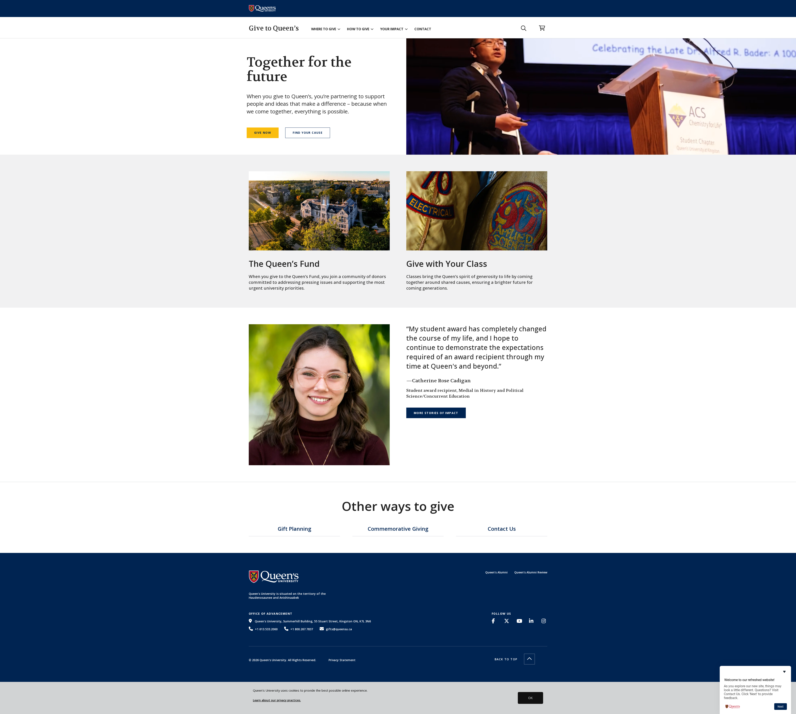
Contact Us (502, 529)
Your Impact (391, 29)
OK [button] (530, 698)
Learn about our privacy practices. (277, 700)
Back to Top (506, 659)
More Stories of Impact (436, 413)
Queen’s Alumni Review (530, 572)
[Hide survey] (784, 671)
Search (524, 28)
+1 (266, 629)
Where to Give (323, 29)
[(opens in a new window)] (495, 620)
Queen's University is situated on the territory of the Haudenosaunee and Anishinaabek (287, 596)
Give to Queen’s (274, 28)
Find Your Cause (308, 133)
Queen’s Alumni (496, 572)
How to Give (358, 29)
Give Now (262, 133)
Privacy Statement (342, 660)
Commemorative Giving (398, 529)
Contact (422, 29)
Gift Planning (294, 529)
